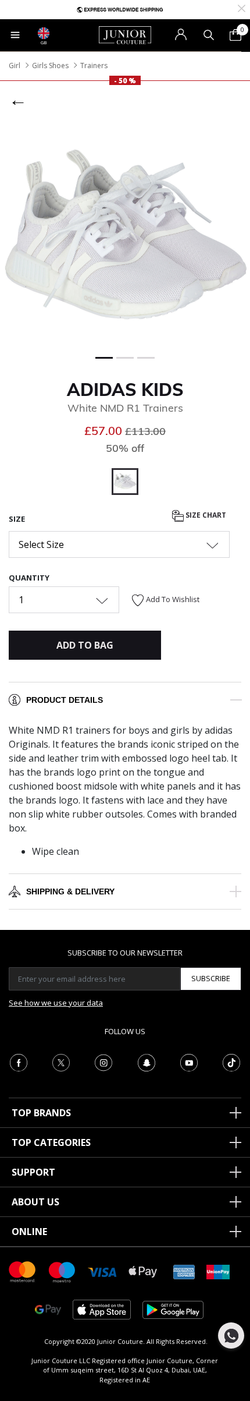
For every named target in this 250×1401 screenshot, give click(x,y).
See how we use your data (56, 1002)
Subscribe (210, 978)
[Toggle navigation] (15, 35)
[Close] (241, 7)
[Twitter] (61, 1061)
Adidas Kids (125, 389)
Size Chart (205, 515)
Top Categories (51, 1142)
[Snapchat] (146, 1061)
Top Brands (41, 1112)
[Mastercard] (23, 1270)
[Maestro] (62, 1270)
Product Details (64, 700)
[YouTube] (189, 1061)
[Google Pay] (48, 1308)
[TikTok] (231, 1061)
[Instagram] (103, 1061)
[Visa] (102, 1271)
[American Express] (184, 1270)
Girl (14, 65)
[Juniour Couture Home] (125, 34)
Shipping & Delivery (70, 891)
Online (29, 1231)
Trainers (94, 65)
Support (33, 1172)
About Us (35, 1201)
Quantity (29, 577)
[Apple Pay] (143, 1270)
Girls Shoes (50, 65)
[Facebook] (18, 1061)
